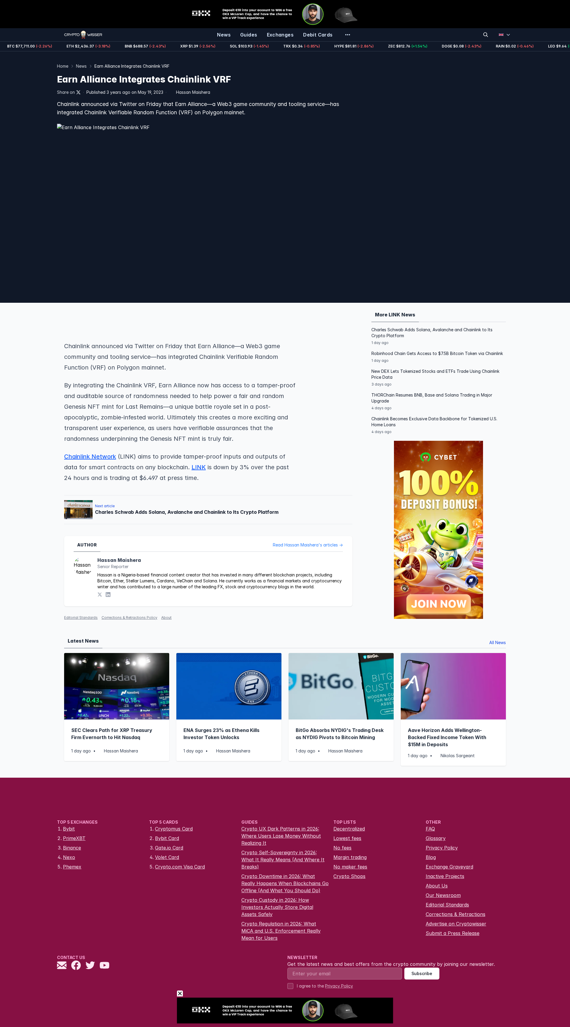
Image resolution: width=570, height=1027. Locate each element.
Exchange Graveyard (449, 867)
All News (497, 642)
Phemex (72, 867)
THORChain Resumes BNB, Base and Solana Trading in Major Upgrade (431, 397)
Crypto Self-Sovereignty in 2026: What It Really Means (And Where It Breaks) (282, 860)
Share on (66, 92)
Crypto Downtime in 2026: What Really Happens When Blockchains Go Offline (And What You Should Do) (285, 883)
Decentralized (349, 829)
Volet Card (167, 857)
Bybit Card (167, 838)
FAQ (430, 829)
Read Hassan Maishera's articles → (308, 544)
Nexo (69, 857)
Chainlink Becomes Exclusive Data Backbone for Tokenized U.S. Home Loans (434, 421)
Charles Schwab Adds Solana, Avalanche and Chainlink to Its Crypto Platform (432, 332)
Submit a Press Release (452, 933)
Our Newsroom (443, 895)
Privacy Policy (442, 848)
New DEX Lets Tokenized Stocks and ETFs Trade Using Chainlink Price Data (435, 374)
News (81, 66)
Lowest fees (347, 838)
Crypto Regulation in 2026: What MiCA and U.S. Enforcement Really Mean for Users (281, 931)
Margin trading (350, 857)
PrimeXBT (74, 838)
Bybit (69, 829)
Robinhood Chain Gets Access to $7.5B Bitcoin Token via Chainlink (437, 353)
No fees (342, 848)
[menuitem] (224, 34)
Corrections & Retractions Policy (129, 617)
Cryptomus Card (174, 829)
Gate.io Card (169, 848)
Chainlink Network (90, 456)
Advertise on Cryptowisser (456, 924)
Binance (72, 848)
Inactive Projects (445, 876)
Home (62, 66)
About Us (437, 886)
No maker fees (350, 867)
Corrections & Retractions (455, 914)
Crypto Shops (349, 876)
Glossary (436, 838)
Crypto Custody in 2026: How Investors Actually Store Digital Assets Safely (277, 907)
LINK (198, 467)
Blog (431, 857)
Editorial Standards (81, 617)
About (166, 617)
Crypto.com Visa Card (180, 867)
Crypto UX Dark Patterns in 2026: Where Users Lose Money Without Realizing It (281, 836)
